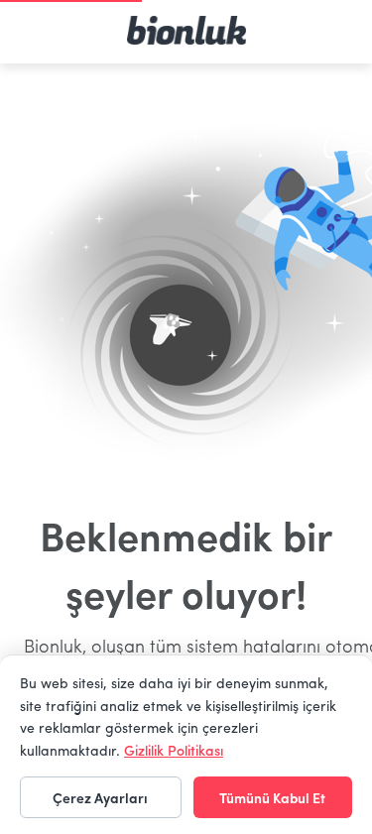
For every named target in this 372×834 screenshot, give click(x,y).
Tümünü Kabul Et (272, 797)
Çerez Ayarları (100, 797)
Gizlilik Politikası (173, 750)
